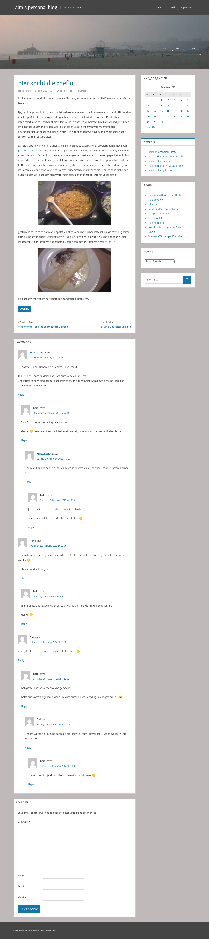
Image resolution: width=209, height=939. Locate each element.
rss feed (171, 7)
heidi (63, 90)
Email (21, 886)
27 (148, 122)
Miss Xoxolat (155, 218)
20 (148, 116)
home (158, 7)
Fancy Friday (165, 170)
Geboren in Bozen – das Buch (164, 195)
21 (155, 116)
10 (175, 105)
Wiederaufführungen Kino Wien (165, 236)
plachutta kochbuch (29, 150)
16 (168, 110)
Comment (24, 821)
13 (148, 110)
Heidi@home (155, 199)
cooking (24, 308)
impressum (186, 7)
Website (22, 897)
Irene (33, 540)
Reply (21, 394)
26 (188, 116)
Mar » (155, 127)
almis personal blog (36, 7)
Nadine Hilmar (156, 156)
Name (21, 875)
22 (161, 116)
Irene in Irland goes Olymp (163, 208)
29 (161, 122)
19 (188, 110)
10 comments (81, 90)
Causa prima (165, 161)
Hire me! (153, 204)
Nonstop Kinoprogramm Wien (165, 227)
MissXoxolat (37, 352)
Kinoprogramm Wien (159, 213)
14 (155, 110)
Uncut (151, 231)
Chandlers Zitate (167, 151)
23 (168, 116)
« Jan (147, 127)
